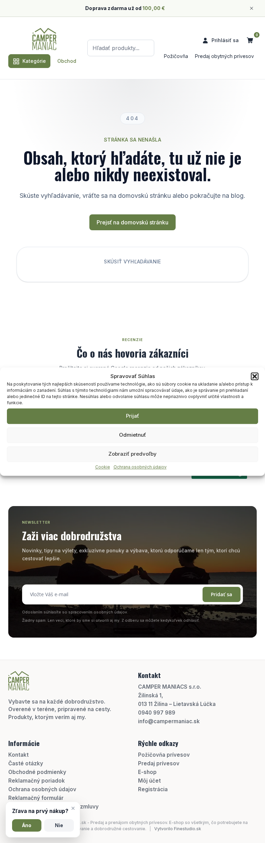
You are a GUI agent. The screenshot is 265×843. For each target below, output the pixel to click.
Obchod (66, 61)
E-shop (147, 772)
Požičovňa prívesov (164, 755)
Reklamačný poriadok (36, 780)
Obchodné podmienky (37, 772)
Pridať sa (221, 594)
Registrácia (153, 789)
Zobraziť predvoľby (132, 453)
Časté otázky (25, 763)
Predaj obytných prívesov (224, 56)
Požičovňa (176, 56)
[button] (254, 376)
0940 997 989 (156, 712)
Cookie (102, 466)
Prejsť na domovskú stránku (132, 222)
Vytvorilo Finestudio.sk (177, 828)
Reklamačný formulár (35, 798)
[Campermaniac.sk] (44, 39)
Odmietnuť (132, 435)
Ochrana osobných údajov (140, 466)
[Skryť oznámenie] (251, 8)
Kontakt (18, 755)
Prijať (132, 416)
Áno (26, 825)
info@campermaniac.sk (169, 721)
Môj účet (149, 780)
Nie (59, 825)
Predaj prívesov (158, 763)
